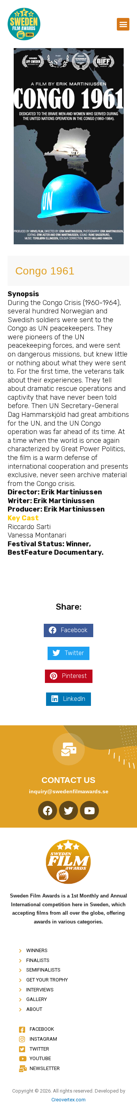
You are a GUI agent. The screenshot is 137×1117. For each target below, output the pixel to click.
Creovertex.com (68, 1099)
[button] (123, 24)
